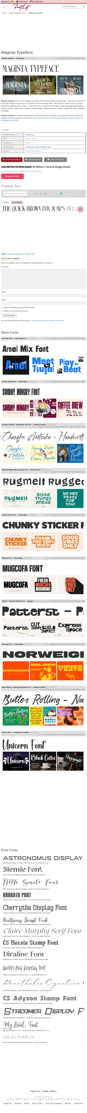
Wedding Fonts (79, 734)
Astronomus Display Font (43, 859)
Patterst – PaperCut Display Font (13, 601)
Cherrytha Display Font (35, 907)
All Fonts (68, 1103)
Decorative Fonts (65, 689)
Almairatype (23, 381)
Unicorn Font (6, 732)
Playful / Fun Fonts (78, 644)
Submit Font (78, 1103)
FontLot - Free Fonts (43, 1091)
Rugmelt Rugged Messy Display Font (15, 470)
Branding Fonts (55, 472)
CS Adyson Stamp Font (40, 998)
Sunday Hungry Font (9, 381)
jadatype (30, 601)
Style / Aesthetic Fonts (18, 13)
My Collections (37, 1)
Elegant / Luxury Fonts (47, 427)
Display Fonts (56, 338)
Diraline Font (23, 954)
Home (4, 13)
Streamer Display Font (43, 1012)
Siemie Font (23, 870)
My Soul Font (20, 1025)
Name (4, 292)
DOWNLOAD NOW (12, 176)
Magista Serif (30, 254)
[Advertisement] (43, 30)
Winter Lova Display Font (24, 968)
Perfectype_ (20, 58)
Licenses (18, 1103)
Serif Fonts (64, 58)
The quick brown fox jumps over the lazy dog (42, 209)
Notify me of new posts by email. (16, 311)
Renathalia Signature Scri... (43, 983)
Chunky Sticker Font (9, 515)
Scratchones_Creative (21, 732)
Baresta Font (17, 895)
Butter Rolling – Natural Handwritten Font (16, 687)
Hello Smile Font (31, 883)
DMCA (26, 1103)
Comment (4, 267)
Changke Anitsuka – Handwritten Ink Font (16, 424)
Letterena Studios (39, 424)
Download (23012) (13, 160)
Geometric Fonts (68, 558)
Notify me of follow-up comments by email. (19, 307)
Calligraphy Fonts (68, 472)
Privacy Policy (37, 1103)
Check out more (34, 160)
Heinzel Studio (35, 470)
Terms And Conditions (54, 1103)
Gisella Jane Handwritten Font (18, 1037)
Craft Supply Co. (20, 338)
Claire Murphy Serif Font (42, 931)
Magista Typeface (8, 58)
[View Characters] (80, 209)
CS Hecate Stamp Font (30, 943)
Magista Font (19, 254)
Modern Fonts (80, 338)
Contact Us (7, 1103)
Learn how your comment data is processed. (47, 320)
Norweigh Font (7, 644)
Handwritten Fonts (68, 338)
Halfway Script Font (25, 919)
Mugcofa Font (7, 558)
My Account (22, 1)
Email (3, 300)
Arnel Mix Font (7, 338)
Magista (10, 254)
